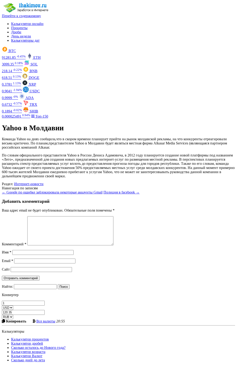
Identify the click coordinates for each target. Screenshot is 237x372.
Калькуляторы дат (25, 40)
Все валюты (45, 321)
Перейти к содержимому (21, 16)
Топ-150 (41, 116)
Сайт (6, 269)
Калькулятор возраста (28, 352)
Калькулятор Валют (26, 356)
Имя (6, 252)
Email (7, 261)
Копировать (15, 321)
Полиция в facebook (121, 192)
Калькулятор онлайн (27, 24)
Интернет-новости (29, 184)
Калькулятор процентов (30, 339)
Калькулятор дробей (27, 343)
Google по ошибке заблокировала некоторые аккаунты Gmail (52, 192)
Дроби (16, 32)
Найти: (7, 286)
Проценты (19, 28)
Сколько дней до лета (28, 360)
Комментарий (14, 244)
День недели (21, 36)
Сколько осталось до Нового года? (38, 348)
